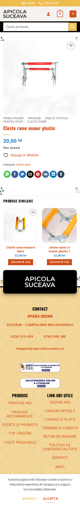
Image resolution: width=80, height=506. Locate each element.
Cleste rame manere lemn (20, 249)
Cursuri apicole (60, 411)
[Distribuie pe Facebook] (14, 174)
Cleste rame (37, 121)
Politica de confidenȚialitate (59, 447)
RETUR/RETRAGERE (60, 437)
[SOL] (40, 383)
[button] (60, 14)
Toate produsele (20, 443)
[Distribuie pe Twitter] (22, 174)
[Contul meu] (48, 14)
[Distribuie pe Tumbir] (60, 174)
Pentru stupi (13, 121)
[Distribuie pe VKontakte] (45, 174)
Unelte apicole (56, 118)
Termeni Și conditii (60, 428)
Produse (34, 118)
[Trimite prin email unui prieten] (30, 174)
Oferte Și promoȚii (20, 425)
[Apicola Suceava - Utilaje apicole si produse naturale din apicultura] (23, 13)
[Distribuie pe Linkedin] (53, 174)
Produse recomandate (20, 414)
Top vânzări (20, 433)
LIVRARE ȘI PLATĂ (60, 419)
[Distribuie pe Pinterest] (37, 174)
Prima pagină (13, 118)
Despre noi (60, 402)
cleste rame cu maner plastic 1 (59, 249)
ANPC (60, 467)
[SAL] (40, 367)
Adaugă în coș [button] (20, 262)
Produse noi (20, 403)
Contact (60, 458)
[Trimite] (72, 27)
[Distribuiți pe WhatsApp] (7, 174)
